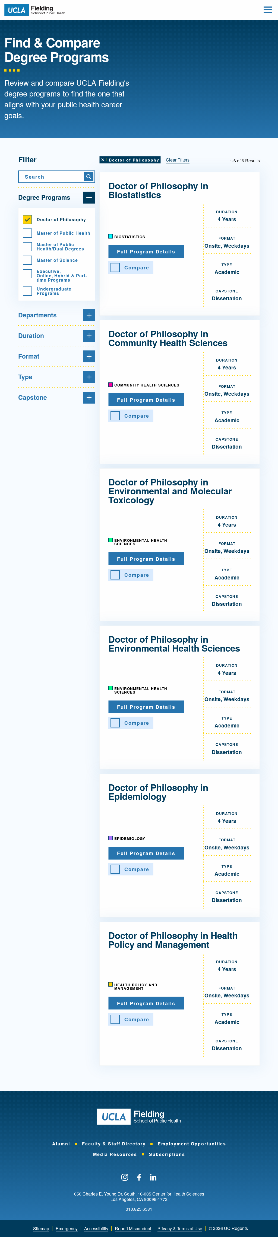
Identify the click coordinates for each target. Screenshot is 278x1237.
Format (28, 356)
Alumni (61, 1144)
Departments (37, 314)
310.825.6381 (139, 1209)
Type (25, 376)
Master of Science (57, 260)
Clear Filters (177, 160)
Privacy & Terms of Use (179, 1228)
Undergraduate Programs (54, 291)
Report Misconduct (133, 1228)
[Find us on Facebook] (139, 1177)
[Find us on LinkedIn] (153, 1177)
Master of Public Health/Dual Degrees (60, 246)
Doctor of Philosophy (61, 219)
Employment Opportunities (192, 1144)
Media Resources (115, 1154)
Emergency (67, 1228)
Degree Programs (44, 197)
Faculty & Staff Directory (114, 1144)
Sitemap (41, 1228)
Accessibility (96, 1228)
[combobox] (56, 176)
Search (35, 176)
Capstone (32, 397)
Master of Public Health (63, 233)
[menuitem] (61, 1143)
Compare (136, 267)
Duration (31, 335)
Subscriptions (167, 1154)
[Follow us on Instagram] (124, 1177)
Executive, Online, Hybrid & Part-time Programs (62, 275)
